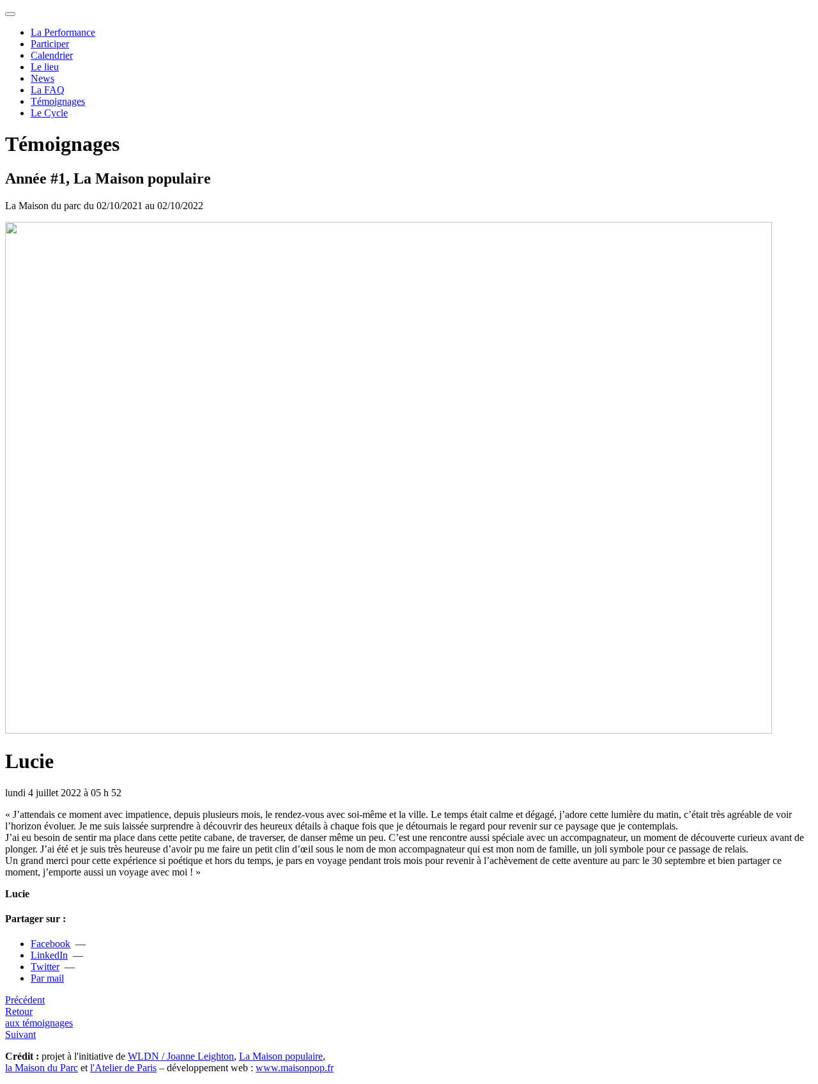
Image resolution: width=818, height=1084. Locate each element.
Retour (39, 1017)
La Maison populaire (281, 1056)
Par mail (47, 978)
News (42, 78)
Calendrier (52, 55)
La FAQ (48, 89)
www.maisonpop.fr (295, 1067)
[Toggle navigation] (10, 14)
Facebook (50, 943)
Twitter (45, 966)
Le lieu (45, 66)
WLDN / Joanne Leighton (181, 1056)
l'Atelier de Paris (123, 1067)
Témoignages (58, 101)
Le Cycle (49, 112)
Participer (50, 43)
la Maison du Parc (41, 1067)
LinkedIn (49, 955)
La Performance (63, 32)
